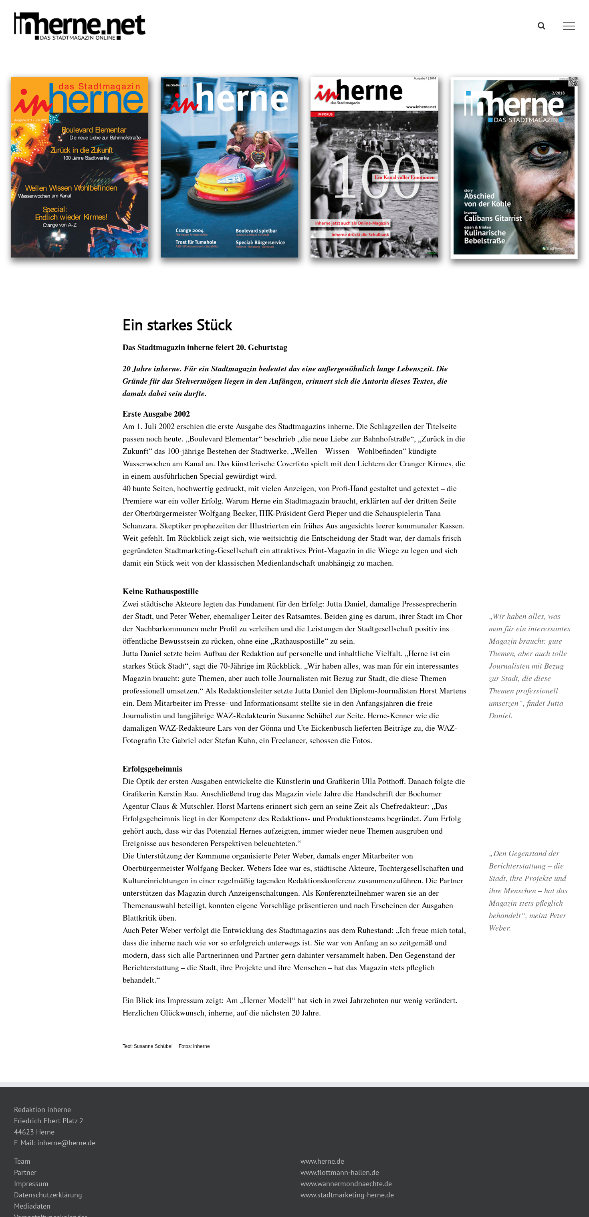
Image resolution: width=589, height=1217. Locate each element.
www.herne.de (322, 1161)
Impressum (31, 1183)
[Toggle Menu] (569, 26)
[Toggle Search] (541, 26)
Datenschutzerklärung (48, 1194)
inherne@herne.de (66, 1142)
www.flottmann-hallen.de (340, 1172)
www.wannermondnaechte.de (346, 1183)
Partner (25, 1172)
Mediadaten (32, 1206)
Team (22, 1161)
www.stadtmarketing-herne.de (347, 1194)
